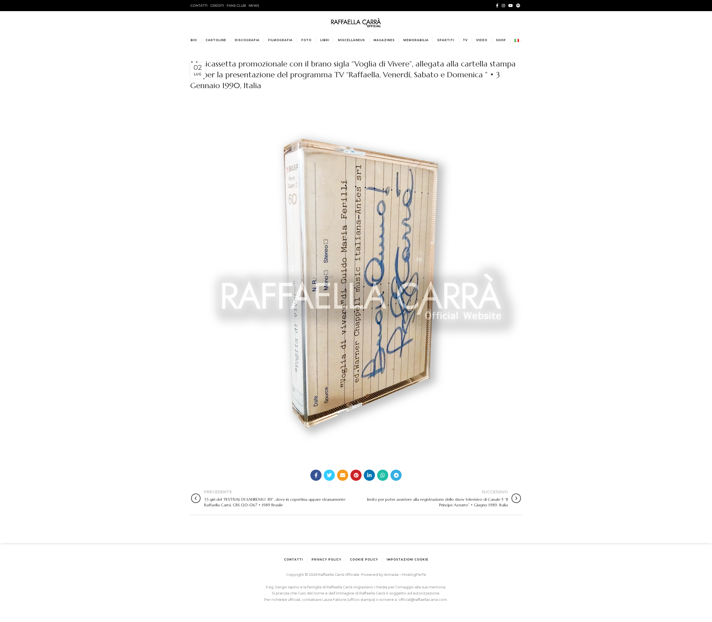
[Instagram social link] (503, 5)
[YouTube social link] (511, 5)
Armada (391, 575)
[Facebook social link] (497, 5)
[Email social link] (342, 475)
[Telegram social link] (396, 475)
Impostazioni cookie (407, 559)
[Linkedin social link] (369, 475)
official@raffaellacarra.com (423, 600)
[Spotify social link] (518, 5)
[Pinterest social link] (356, 475)
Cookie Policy (364, 559)
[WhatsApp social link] (382, 475)
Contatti (293, 559)
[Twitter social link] (329, 475)
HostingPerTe (414, 575)
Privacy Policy (326, 559)
